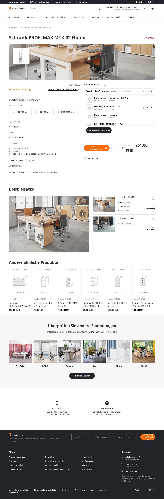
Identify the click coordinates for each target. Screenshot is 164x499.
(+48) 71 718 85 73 (131, 7)
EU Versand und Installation (40, 2)
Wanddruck (13, 492)
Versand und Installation (18, 2)
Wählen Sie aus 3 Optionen (104, 109)
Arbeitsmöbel (57, 17)
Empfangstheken (77, 17)
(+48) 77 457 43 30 (113, 7)
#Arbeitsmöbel (17, 160)
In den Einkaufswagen (95, 148)
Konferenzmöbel (16, 465)
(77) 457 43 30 (52, 412)
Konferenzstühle (114, 17)
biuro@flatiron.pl (132, 471)
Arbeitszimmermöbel (35, 17)
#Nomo (31, 160)
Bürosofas (85, 465)
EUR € (150, 2)
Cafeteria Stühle (88, 457)
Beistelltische (86, 469)
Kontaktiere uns (81, 2)
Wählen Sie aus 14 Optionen (104, 101)
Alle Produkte (14, 17)
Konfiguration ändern (97, 130)
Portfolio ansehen (82, 376)
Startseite (13, 27)
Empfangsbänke (88, 461)
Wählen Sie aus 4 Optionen (104, 118)
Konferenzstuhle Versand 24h (57, 469)
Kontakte (132, 17)
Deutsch (139, 2)
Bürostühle (95, 17)
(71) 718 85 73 (51, 414)
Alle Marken (68, 2)
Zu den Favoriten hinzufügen (63, 89)
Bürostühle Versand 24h (55, 461)
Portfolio (57, 2)
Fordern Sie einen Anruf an (147, 437)
